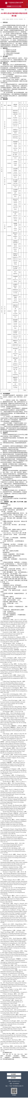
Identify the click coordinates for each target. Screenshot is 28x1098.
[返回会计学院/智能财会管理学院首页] (14, 4)
